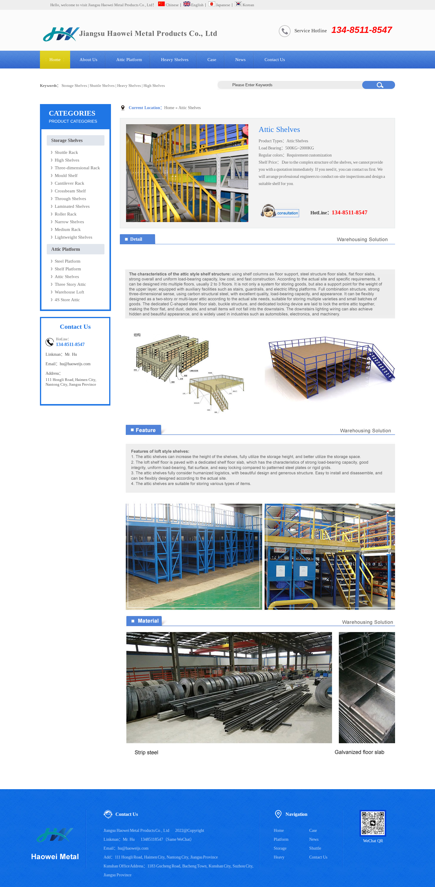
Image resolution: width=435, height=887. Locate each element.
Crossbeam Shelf (70, 191)
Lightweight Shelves (73, 237)
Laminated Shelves (72, 206)
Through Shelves (70, 198)
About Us (88, 59)
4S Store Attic (67, 299)
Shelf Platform (68, 269)
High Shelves (154, 85)
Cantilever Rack (69, 183)
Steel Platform (67, 261)
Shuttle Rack (66, 152)
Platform (281, 839)
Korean (248, 5)
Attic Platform (129, 59)
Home (55, 59)
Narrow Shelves (69, 221)
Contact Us (275, 59)
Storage (280, 848)
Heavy (279, 857)
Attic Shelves (67, 276)
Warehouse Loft (69, 292)
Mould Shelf (66, 175)
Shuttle (315, 848)
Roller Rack (66, 214)
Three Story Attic (70, 284)
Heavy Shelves (174, 59)
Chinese (172, 5)
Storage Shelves (74, 85)
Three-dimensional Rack (77, 167)
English (197, 5)
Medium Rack (68, 229)
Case (211, 59)
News (240, 59)
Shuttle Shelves (102, 85)
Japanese (222, 5)
